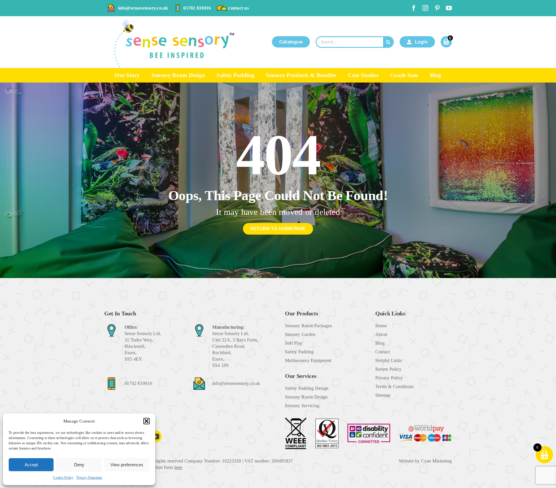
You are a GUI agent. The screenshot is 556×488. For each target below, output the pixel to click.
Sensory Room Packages (308, 325)
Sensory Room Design (306, 396)
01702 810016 (197, 8)
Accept (31, 464)
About (381, 334)
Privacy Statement (89, 478)
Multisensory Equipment (308, 360)
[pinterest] (437, 8)
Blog (380, 343)
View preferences (126, 464)
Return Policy (388, 369)
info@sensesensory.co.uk (143, 8)
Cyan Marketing (436, 460)
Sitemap (383, 395)
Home (381, 325)
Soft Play (293, 343)
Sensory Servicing (302, 405)
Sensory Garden (300, 334)
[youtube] (449, 8)
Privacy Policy (389, 377)
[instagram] (425, 8)
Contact (382, 351)
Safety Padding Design (306, 388)
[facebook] (414, 8)
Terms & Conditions (394, 386)
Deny (79, 464)
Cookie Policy (63, 478)
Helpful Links (388, 360)
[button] (146, 421)
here (178, 467)
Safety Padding (299, 351)
